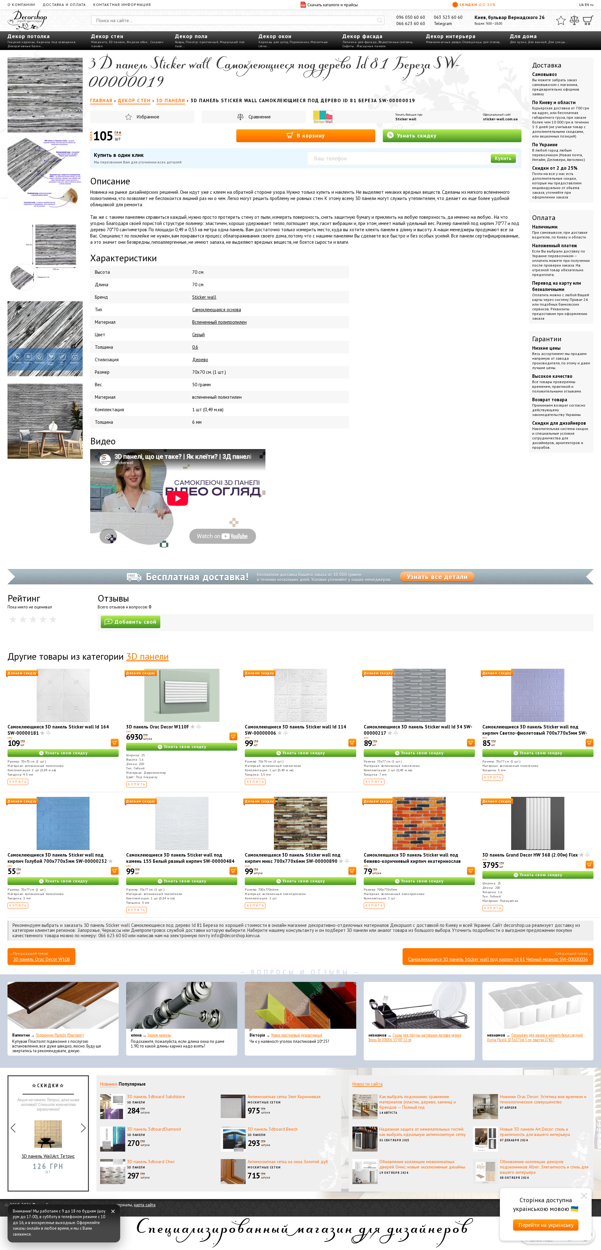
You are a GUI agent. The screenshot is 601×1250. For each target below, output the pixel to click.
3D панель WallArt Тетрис (48, 1156)
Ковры (179, 42)
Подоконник (299, 42)
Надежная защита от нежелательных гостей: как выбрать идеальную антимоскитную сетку (422, 1131)
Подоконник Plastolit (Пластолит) (60, 1035)
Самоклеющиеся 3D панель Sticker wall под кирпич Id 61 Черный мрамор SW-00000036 (498, 959)
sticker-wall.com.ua (500, 119)
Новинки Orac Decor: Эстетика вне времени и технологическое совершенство (543, 1099)
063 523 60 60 (448, 17)
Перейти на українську (545, 1224)
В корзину (310, 135)
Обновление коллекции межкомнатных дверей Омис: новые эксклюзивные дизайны (422, 1164)
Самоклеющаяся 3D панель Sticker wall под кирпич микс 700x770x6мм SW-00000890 (293, 858)
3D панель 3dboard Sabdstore (156, 1096)
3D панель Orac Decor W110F (157, 727)
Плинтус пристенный (202, 42)
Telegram (443, 23)
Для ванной (537, 42)
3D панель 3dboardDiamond (154, 1129)
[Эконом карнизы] (181, 1007)
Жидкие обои (137, 42)
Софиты (348, 46)
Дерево (200, 359)
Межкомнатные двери (443, 42)
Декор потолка (29, 36)
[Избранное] (561, 20)
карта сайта (145, 1205)
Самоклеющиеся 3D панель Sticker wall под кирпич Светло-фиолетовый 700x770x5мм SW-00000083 (534, 733)
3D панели (117, 42)
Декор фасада (362, 36)
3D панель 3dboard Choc (151, 1161)
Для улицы (556, 42)
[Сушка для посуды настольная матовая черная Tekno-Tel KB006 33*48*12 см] (419, 1007)
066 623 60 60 (410, 23)
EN (587, 4)
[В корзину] (115, 743)
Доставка (547, 65)
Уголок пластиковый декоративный (296, 1035)
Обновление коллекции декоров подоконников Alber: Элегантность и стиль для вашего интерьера (544, 1167)
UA (581, 4)
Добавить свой (136, 621)
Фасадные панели (371, 46)
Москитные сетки (264, 1102)
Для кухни (518, 42)
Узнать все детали (437, 576)
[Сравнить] (574, 20)
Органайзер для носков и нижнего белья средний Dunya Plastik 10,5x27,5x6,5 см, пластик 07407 (535, 1037)
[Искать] (379, 20)
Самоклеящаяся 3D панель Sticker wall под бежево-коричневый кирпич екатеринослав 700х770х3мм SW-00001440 (412, 861)
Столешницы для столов (481, 42)
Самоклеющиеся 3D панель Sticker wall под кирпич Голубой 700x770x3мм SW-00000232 (57, 858)
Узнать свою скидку (66, 753)
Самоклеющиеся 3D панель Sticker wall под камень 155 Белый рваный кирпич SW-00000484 (180, 858)
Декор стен (107, 36)
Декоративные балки (24, 46)
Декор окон (275, 36)
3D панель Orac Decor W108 (41, 959)
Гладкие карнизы (21, 42)
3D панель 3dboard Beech (273, 1129)
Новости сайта (367, 1084)
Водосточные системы (395, 42)
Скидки (478, 4)
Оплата (544, 217)
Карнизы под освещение (56, 42)
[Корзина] (588, 20)
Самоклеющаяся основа (216, 309)
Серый (198, 335)
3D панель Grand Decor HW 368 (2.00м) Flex (530, 855)
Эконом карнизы (159, 1035)
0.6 (195, 347)
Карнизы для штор (273, 42)
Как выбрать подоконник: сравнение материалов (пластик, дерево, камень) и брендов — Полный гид (417, 1102)
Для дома (523, 36)
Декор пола (191, 36)
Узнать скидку (416, 135)
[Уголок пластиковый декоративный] (300, 1007)
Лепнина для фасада (359, 42)
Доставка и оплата (64, 4)
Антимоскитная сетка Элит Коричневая (284, 1096)
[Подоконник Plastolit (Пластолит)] (63, 1007)
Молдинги (99, 42)
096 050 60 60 (410, 17)
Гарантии (547, 338)
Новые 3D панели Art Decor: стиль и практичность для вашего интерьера (535, 1131)
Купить (503, 158)
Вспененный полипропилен (219, 322)
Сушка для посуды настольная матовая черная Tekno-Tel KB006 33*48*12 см (414, 1037)
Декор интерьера (450, 36)
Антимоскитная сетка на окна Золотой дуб (288, 1161)
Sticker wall (405, 119)
